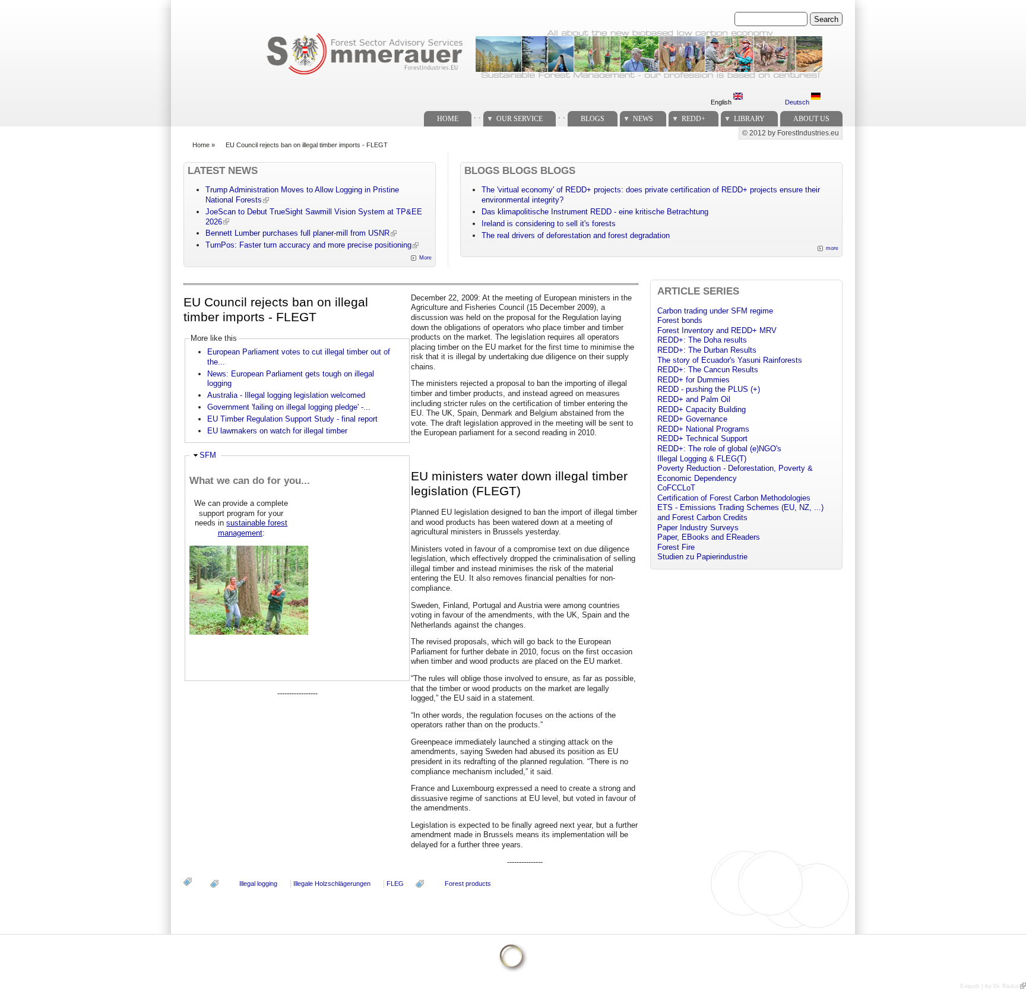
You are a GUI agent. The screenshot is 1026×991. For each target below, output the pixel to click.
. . (477, 115)
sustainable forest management (253, 527)
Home (447, 119)
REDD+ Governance (692, 418)
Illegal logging (258, 883)
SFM (208, 455)
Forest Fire (676, 547)
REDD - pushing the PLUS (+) (708, 389)
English (722, 102)
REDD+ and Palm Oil (693, 399)
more (832, 248)
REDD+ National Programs (703, 429)
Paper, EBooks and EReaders (708, 537)
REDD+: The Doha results (702, 339)
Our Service (519, 119)
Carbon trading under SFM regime (715, 310)
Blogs (592, 119)
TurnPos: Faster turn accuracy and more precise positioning (308, 244)
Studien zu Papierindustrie (702, 556)
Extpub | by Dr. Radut (989, 986)
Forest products (468, 883)
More (425, 258)
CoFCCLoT (676, 487)
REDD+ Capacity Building (701, 409)
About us (811, 119)
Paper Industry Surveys (698, 527)
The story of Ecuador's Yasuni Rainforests (729, 360)
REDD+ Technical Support (702, 438)
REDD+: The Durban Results (706, 350)
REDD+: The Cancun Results (707, 369)
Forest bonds (679, 320)
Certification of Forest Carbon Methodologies (733, 497)
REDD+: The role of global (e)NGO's (719, 448)
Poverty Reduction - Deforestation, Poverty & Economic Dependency (735, 473)
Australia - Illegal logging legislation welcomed (286, 395)
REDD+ (693, 119)
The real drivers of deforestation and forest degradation (576, 235)
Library (749, 119)
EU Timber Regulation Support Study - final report (292, 418)
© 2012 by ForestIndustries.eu (790, 133)
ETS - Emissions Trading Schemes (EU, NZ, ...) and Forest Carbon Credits (740, 512)
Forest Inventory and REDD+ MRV (717, 330)
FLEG (395, 883)
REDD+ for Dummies (693, 379)
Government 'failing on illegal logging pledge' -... (288, 407)
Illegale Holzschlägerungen (331, 883)
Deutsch (798, 102)
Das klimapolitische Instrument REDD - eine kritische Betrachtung (595, 211)
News (643, 119)
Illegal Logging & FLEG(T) (701, 458)
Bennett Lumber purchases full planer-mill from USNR (297, 233)
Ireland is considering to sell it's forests (549, 223)
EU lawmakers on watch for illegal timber (277, 430)
